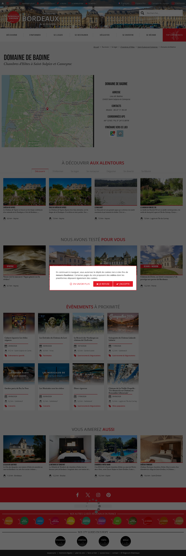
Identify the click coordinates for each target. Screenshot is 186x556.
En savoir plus (81, 283)
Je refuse (104, 283)
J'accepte (125, 283)
